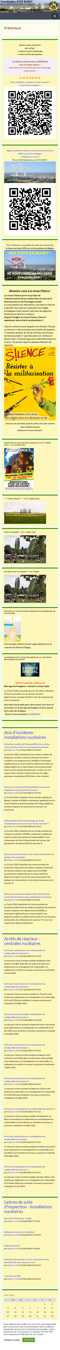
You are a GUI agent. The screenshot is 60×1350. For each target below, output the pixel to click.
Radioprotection (12, 1245)
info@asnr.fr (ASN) (13, 750)
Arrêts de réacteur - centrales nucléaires (22, 941)
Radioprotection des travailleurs (19, 1232)
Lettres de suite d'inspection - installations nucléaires (28, 1206)
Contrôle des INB (12, 1276)
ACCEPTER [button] (28, 1340)
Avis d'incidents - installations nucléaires (25, 735)
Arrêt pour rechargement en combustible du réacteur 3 (29, 1109)
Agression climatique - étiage (18, 1218)
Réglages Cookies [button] (12, 1340)
